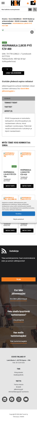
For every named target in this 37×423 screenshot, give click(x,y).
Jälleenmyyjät (18, 389)
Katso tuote (10, 186)
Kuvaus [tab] (7, 98)
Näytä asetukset (18, 219)
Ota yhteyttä (18, 320)
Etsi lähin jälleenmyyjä (18, 299)
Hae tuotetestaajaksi (18, 341)
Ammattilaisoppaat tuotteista (19, 392)
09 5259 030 (20, 363)
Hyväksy (18, 213)
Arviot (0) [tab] (8, 111)
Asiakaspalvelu (18, 375)
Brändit (18, 387)
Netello (22, 417)
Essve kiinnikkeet (15, 19)
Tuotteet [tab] (8, 107)
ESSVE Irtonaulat (21, 21)
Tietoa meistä (18, 384)
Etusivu (4, 19)
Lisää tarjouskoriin (13, 73)
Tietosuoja (16, 417)
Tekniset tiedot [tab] (10, 103)
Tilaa (18, 279)
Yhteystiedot (18, 372)
